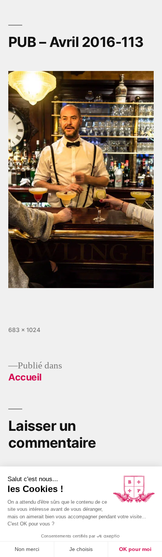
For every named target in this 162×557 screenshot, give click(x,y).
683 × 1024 (24, 330)
